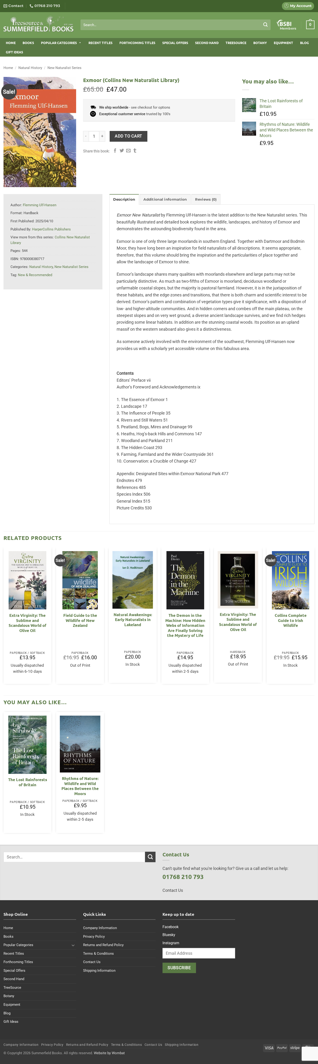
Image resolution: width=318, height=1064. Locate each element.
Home (11, 43)
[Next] (314, 617)
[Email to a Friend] (128, 150)
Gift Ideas (14, 52)
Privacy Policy (94, 936)
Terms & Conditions (98, 953)
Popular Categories (59, 43)
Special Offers (175, 43)
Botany (260, 43)
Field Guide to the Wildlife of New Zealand (80, 620)
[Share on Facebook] (115, 150)
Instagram (170, 943)
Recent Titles (100, 43)
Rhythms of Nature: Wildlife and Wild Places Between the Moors (80, 786)
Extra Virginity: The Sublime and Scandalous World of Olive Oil (27, 623)
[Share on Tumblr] (135, 150)
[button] (310, 24)
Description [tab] (124, 199)
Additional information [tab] (165, 199)
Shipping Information (99, 970)
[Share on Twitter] (122, 150)
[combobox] (176, 25)
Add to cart (128, 136)
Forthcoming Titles (137, 43)
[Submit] (265, 24)
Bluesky (168, 935)
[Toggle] (73, 945)
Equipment (283, 43)
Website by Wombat (109, 1053)
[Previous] (3, 617)
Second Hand (207, 43)
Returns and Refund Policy (103, 945)
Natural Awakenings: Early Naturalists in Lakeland (133, 619)
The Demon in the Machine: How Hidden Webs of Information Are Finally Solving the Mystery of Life (185, 625)
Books (28, 43)
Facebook (170, 927)
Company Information (100, 928)
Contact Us (92, 962)
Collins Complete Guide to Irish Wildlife (291, 620)
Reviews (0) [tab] (206, 199)
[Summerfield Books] (38, 23)
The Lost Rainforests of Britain (27, 782)
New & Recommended (35, 275)
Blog (304, 43)
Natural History (30, 68)
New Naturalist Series (64, 68)
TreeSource (236, 43)
